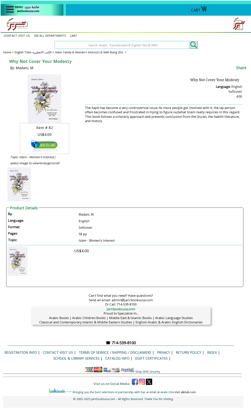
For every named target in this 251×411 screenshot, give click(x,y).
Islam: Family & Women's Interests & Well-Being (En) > (90, 52)
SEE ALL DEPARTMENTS (50, 35)
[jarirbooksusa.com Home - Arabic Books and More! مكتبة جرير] (16, 30)
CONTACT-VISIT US (17, 35)
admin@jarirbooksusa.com (132, 300)
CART (195, 10)
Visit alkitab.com (185, 392)
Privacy (163, 352)
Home (7, 52)
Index (212, 352)
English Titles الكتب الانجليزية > (35, 52)
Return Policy (188, 352)
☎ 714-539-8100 (121, 342)
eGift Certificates (151, 358)
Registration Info (21, 352)
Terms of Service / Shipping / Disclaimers (115, 352)
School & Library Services (76, 358)
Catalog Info (117, 358)
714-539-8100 (127, 304)
